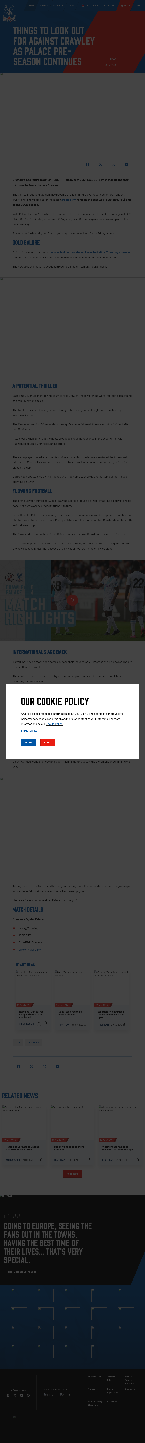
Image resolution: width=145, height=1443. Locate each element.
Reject (47, 742)
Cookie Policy (54, 723)
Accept (28, 742)
